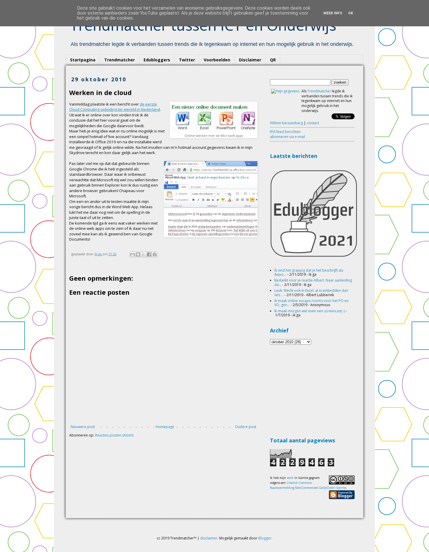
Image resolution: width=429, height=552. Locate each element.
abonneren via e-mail (287, 136)
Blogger (264, 538)
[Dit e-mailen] (132, 254)
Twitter (187, 60)
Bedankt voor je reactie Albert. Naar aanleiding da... (313, 282)
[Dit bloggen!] (138, 254)
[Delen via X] (144, 254)
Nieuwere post (83, 426)
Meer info (332, 13)
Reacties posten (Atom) (114, 435)
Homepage (165, 426)
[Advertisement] (314, 390)
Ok (350, 13)
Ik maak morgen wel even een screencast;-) (309, 310)
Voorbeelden (217, 60)
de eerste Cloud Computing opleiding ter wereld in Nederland (114, 106)
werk (290, 478)
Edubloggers (157, 60)
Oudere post (245, 426)
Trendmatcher (119, 60)
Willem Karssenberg (286, 122)
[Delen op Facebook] (149, 254)
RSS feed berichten (285, 131)
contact (313, 122)
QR (273, 60)
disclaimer (208, 538)
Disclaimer (250, 60)
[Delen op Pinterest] (155, 254)
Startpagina (82, 60)
